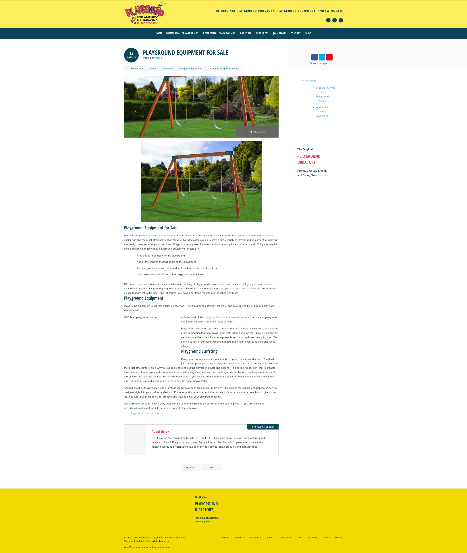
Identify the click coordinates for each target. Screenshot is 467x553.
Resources (286, 537)
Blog (308, 33)
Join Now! (310, 80)
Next (212, 467)
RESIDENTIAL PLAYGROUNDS (219, 33)
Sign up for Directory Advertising (322, 111)
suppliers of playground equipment (155, 235)
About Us (271, 537)
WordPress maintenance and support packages (147, 547)
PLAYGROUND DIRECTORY (206, 506)
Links (299, 537)
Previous (191, 467)
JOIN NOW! (279, 33)
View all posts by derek (263, 426)
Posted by (152, 57)
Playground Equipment (190, 68)
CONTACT (296, 33)
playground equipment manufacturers (225, 317)
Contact (326, 537)
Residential (255, 537)
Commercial (167, 68)
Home (159, 33)
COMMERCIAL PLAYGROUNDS (182, 33)
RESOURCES (262, 33)
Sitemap (339, 537)
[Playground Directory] (142, 13)
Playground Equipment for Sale (147, 413)
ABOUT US (245, 33)
